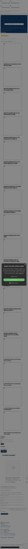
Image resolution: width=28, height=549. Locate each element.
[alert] (14, 274)
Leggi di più (21, 273)
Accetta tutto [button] (14, 279)
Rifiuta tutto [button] (14, 276)
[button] (14, 274)
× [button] (25, 264)
